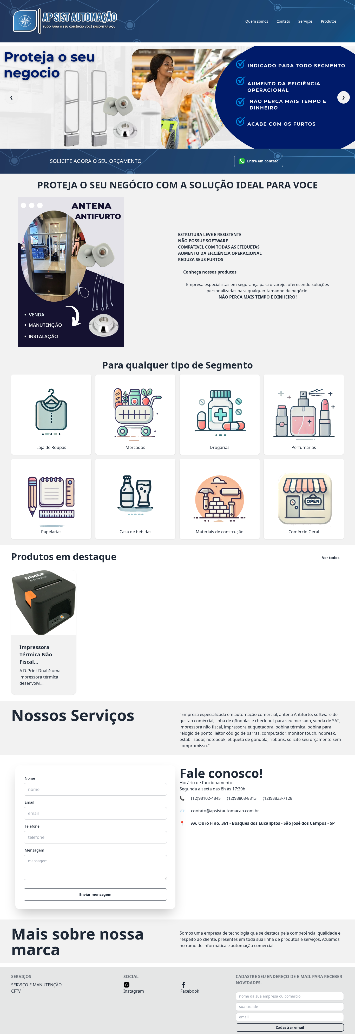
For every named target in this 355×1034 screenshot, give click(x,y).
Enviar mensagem (95, 894)
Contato (283, 21)
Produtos (329, 21)
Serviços (305, 21)
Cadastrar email (290, 1027)
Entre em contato (263, 160)
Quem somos (256, 21)
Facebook (189, 991)
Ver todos (330, 557)
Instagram (133, 991)
